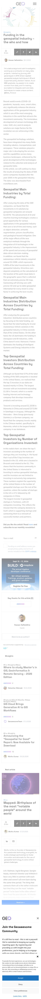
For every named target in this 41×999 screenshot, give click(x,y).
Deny (20, 984)
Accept (20, 978)
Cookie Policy (17, 996)
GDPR (25, 996)
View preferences (20, 991)
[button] (37, 956)
